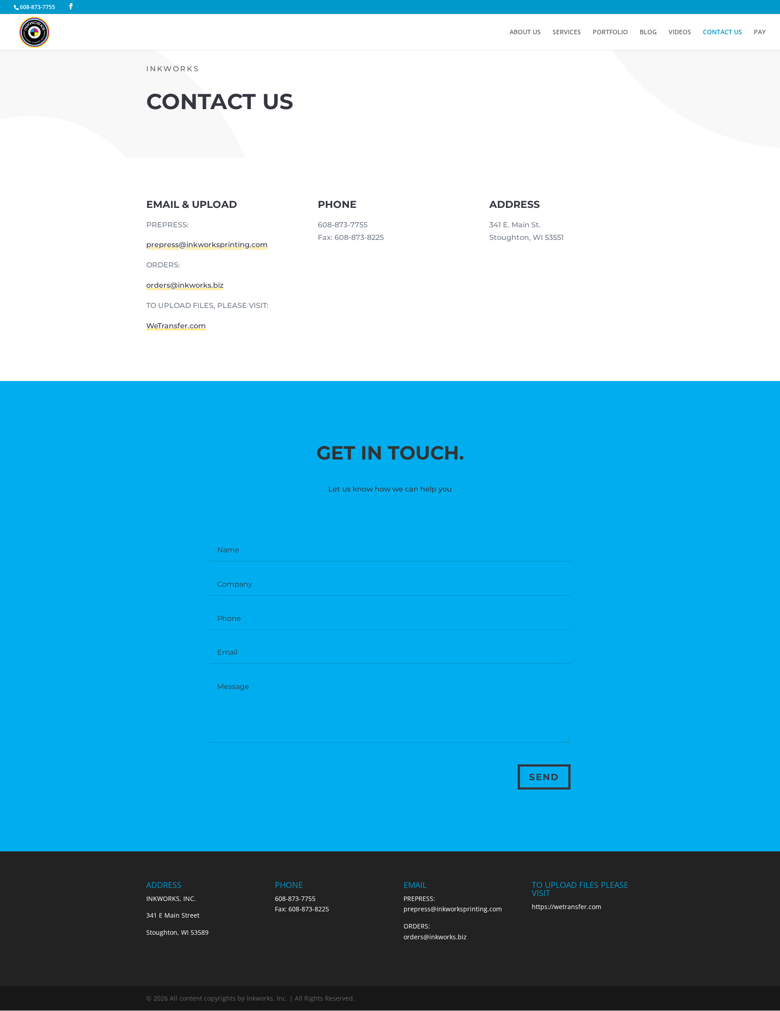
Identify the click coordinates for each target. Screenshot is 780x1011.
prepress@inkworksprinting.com (207, 244)
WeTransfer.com (176, 326)
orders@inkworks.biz (184, 285)
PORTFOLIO (610, 32)
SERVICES (566, 32)
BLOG (648, 32)
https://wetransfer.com (566, 906)
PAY (760, 32)
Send (544, 777)
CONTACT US (722, 32)
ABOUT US (525, 32)
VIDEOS (680, 32)
